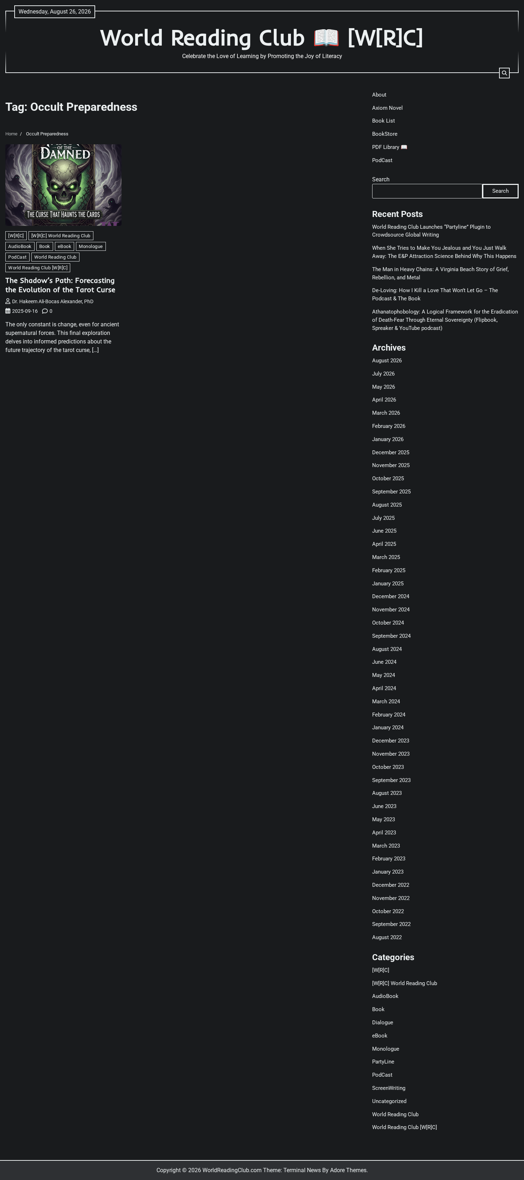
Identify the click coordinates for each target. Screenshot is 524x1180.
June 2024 (384, 662)
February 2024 (388, 714)
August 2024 (387, 649)
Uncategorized (389, 1101)
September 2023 (391, 780)
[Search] (504, 73)
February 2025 (388, 570)
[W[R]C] (16, 235)
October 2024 (388, 623)
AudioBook (20, 246)
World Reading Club (55, 257)
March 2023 (386, 846)
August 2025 (387, 505)
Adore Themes (348, 1170)
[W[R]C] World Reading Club (61, 235)
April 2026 (384, 400)
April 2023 (384, 832)
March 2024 (386, 701)
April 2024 (384, 688)
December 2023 (390, 740)
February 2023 (388, 858)
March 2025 (386, 557)
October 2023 (388, 767)
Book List (383, 121)
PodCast (17, 257)
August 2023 (387, 793)
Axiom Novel (387, 108)
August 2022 (387, 937)
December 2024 (390, 596)
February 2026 (388, 426)
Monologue (91, 246)
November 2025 (391, 465)
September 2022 (391, 924)
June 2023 (384, 806)
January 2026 (388, 439)
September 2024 (391, 636)
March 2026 (386, 413)
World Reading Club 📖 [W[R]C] (262, 37)
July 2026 (383, 374)
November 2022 (391, 898)
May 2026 (383, 387)
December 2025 (390, 452)
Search (381, 179)
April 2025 (384, 544)
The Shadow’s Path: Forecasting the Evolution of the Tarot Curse (60, 285)
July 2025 (383, 518)
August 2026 (387, 360)
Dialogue (382, 1022)
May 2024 (383, 675)
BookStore (384, 134)
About (379, 95)
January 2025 (388, 583)
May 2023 (383, 819)
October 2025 (388, 478)
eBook (65, 246)
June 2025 (384, 531)
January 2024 (388, 727)
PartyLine (383, 1062)
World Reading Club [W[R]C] (37, 267)
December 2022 (390, 885)
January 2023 (388, 872)
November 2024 (391, 609)
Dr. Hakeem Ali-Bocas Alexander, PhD (52, 301)
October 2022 (388, 911)
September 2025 (391, 491)
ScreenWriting (388, 1088)
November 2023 (391, 754)
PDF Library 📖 (389, 147)
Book (44, 246)
